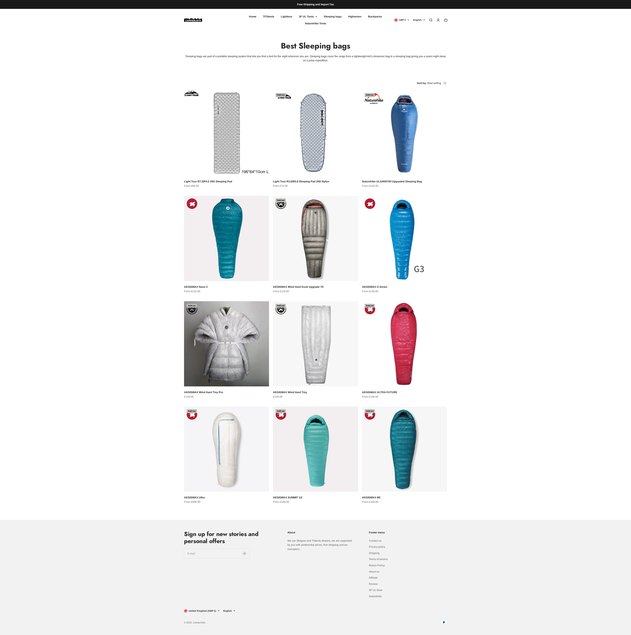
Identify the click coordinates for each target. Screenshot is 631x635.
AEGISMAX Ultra (194, 497)
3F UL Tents (306, 16)
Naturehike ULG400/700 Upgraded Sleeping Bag (392, 181)
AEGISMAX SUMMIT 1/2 (287, 497)
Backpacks (375, 16)
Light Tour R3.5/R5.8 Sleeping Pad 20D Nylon (301, 181)
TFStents (268, 16)
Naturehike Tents (315, 23)
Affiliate (373, 577)
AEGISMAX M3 (371, 497)
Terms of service (378, 559)
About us (374, 571)
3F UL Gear (375, 590)
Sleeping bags (333, 16)
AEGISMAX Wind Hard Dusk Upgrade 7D (298, 286)
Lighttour (286, 16)
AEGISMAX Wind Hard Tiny (290, 392)
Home (252, 16)
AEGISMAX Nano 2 (196, 286)
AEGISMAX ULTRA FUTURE (379, 392)
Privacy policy (377, 546)
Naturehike (375, 596)
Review (373, 584)
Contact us (375, 540)
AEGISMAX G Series (374, 286)
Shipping (374, 553)
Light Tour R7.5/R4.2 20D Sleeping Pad (208, 181)
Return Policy (377, 565)
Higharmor (355, 16)
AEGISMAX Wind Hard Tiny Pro (203, 392)
